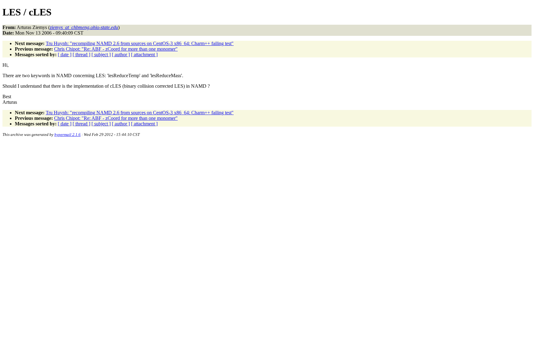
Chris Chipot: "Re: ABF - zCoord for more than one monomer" (116, 49)
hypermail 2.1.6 (67, 134)
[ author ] (121, 54)
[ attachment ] (144, 54)
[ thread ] (81, 54)
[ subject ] (101, 54)
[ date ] (64, 54)
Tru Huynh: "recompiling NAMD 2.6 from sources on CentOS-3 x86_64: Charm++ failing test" (140, 43)
